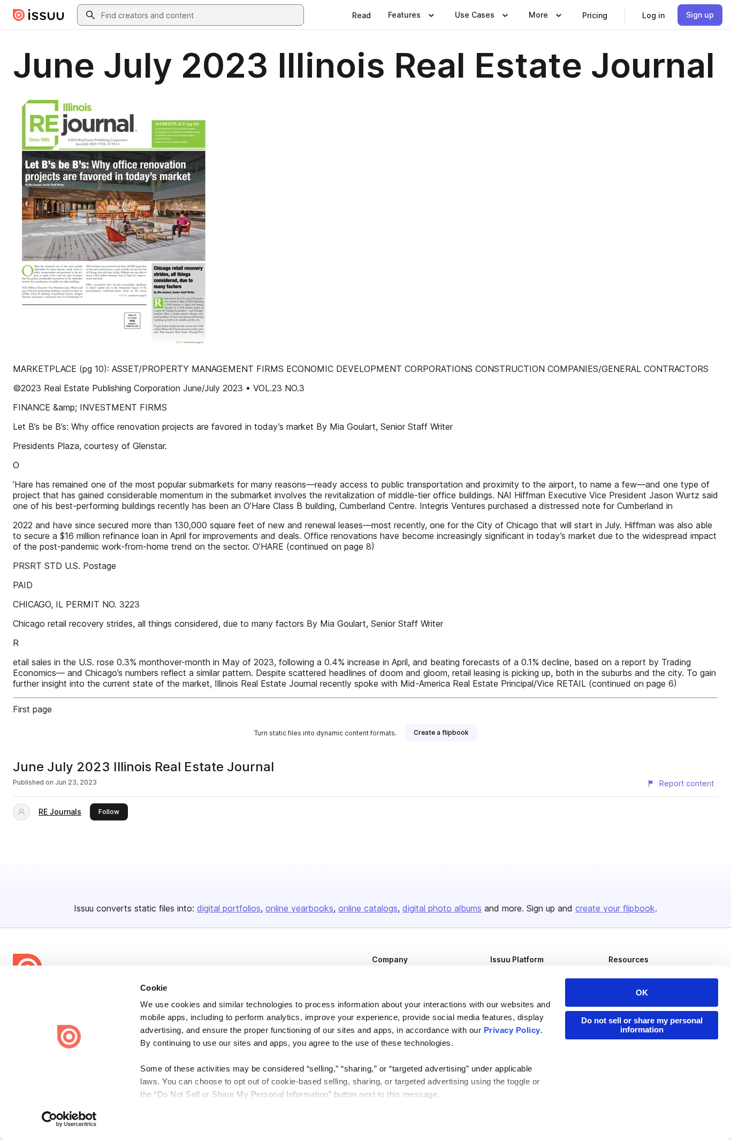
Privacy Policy (512, 1030)
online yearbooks (299, 908)
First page (32, 709)
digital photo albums (442, 908)
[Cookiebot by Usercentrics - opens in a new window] (69, 1119)
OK (642, 992)
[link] (361, 15)
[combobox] (200, 15)
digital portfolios (229, 908)
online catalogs (368, 908)
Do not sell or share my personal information (642, 1025)
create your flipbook (615, 908)
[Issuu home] (38, 15)
